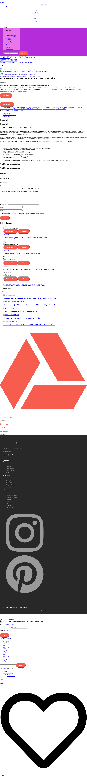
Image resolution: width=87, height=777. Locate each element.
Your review (4, 204)
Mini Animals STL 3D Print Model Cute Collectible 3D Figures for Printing (29, 298)
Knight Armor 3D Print (62, 107)
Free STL (6, 648)
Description (6, 113)
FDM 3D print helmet (49, 107)
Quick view (24, 231)
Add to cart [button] (6, 234)
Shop (2, 683)
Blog (4, 652)
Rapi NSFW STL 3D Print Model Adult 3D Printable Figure (24, 285)
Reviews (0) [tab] (5, 178)
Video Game (6, 58)
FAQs (5, 650)
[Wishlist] (44, 773)
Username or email (5, 627)
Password (3, 630)
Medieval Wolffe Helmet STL (22, 109)
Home (1, 58)
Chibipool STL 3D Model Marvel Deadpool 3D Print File (23, 318)
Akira (8, 674)
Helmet (8, 107)
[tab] (45, 113)
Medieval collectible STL (76, 107)
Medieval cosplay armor (6, 109)
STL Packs (6, 647)
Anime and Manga (8, 673)
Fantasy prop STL (38, 107)
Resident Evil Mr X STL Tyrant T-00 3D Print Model (21, 253)
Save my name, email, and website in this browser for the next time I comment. (23, 213)
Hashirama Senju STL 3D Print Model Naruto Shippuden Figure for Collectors (31, 305)
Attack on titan (11, 676)
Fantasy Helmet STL (27, 107)
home (2, 679)
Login (4, 635)
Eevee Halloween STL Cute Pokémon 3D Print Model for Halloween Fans (29, 325)
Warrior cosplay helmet (49, 109)
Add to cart (6, 95)
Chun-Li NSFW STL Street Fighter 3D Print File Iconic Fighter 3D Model (29, 269)
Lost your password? (5, 638)
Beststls (2, 2)
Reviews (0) (6, 116)
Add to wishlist (7, 104)
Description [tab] (5, 120)
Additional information (9, 115)
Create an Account (9, 624)
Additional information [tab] (10, 164)
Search (23, 53)
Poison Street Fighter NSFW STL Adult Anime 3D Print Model (25, 238)
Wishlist (2, 775)
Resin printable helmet (36, 109)
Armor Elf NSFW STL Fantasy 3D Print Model (20, 311)
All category (6, 671)
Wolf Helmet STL (61, 109)
